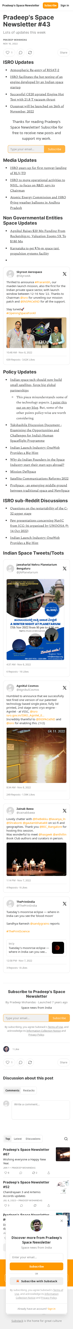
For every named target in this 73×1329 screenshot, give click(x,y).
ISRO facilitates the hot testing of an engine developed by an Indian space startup (36, 82)
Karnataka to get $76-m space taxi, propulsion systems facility (35, 251)
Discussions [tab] (33, 1139)
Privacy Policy (49, 1297)
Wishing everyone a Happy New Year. (24, 1161)
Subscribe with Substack (39, 1281)
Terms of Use (55, 1027)
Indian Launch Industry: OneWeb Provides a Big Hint (35, 450)
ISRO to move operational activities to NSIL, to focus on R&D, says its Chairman (37, 185)
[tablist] (20, 1090)
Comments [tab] (12, 1090)
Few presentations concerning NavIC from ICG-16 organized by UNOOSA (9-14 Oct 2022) (39, 526)
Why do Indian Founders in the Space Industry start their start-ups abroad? (37, 462)
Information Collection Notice (43, 1030)
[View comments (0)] (21, 52)
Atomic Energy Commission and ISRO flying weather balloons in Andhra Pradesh (38, 202)
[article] (36, 1161)
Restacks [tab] (28, 1090)
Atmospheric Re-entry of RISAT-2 (34, 70)
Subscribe (50, 5)
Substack (17, 1321)
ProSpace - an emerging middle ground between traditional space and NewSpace (39, 488)
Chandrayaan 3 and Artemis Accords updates (21, 1194)
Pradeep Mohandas (15, 39)
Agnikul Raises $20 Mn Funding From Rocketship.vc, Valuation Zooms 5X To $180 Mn (38, 236)
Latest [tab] (18, 1139)
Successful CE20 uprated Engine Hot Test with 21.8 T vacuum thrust (37, 97)
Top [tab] (7, 1139)
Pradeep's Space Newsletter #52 (26, 1184)
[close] (62, 1221)
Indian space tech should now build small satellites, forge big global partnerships (36, 385)
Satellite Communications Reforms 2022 (39, 478)
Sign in (65, 5)
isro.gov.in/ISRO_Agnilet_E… (25, 715)
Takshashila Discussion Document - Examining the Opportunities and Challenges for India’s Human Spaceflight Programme (36, 433)
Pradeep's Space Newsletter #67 (26, 1152)
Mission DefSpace (23, 471)
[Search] (66, 1139)
